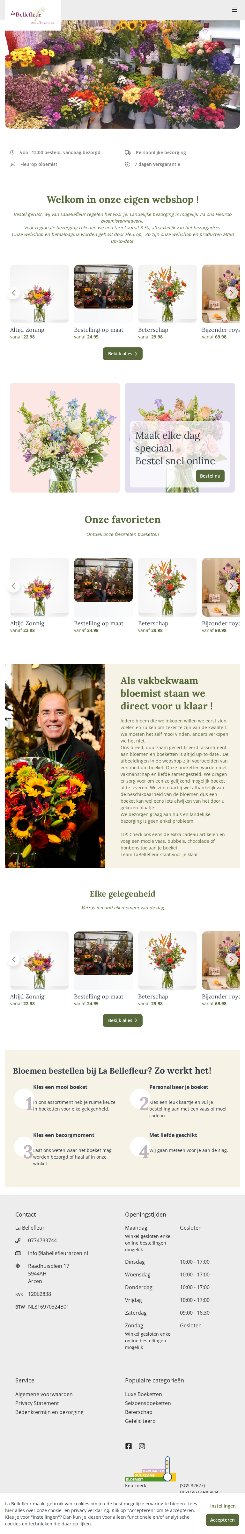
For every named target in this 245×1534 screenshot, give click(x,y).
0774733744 (42, 1240)
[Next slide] (231, 293)
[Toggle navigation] (235, 10)
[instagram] (141, 1443)
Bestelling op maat (98, 329)
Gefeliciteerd (140, 1420)
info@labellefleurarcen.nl (58, 1253)
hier (9, 1510)
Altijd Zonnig (27, 329)
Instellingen (223, 1506)
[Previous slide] (13, 293)
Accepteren (222, 1520)
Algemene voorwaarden (44, 1394)
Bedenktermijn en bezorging (49, 1412)
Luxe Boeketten (143, 1394)
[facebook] (128, 1443)
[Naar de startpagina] (33, 15)
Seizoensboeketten (148, 1403)
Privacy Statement (37, 1403)
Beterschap (153, 329)
